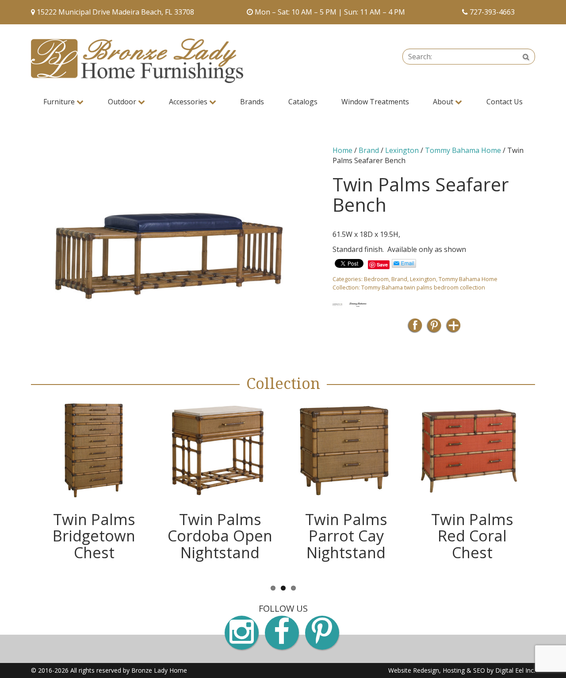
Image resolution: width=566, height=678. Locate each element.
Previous (18, 487)
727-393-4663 (492, 12)
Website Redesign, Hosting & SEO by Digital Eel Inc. (461, 670)
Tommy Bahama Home (463, 150)
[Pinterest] (434, 328)
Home (342, 150)
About (444, 102)
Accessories (189, 102)
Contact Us (504, 102)
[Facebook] (414, 328)
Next (548, 487)
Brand (369, 150)
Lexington (402, 150)
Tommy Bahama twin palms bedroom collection (423, 287)
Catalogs (302, 102)
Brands (252, 102)
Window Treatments (375, 102)
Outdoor (123, 102)
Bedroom (376, 279)
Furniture (59, 102)
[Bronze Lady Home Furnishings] (137, 60)
